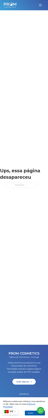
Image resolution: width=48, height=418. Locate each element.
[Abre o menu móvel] (40, 5)
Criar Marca (22, 381)
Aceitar (30, 413)
